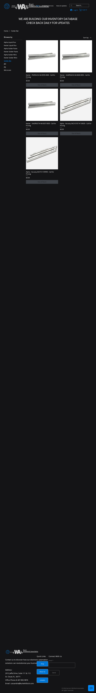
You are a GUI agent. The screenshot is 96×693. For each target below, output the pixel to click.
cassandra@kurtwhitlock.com (22, 683)
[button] (84, 10)
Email (50, 660)
